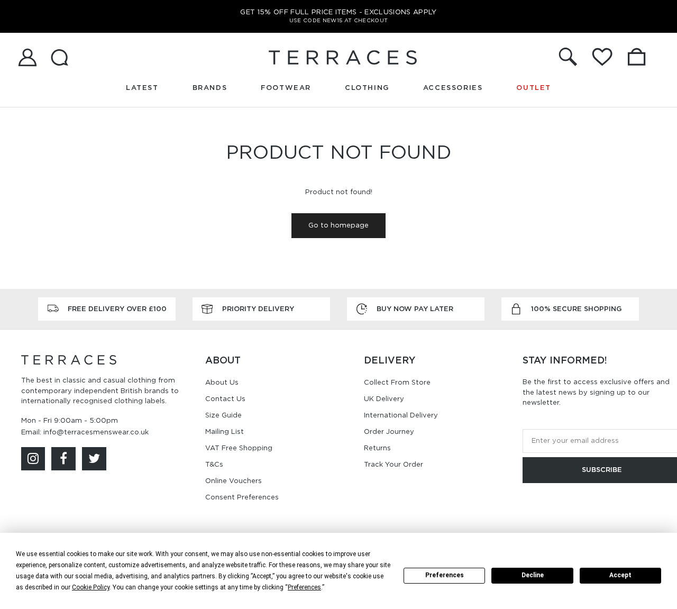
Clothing (367, 88)
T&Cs (214, 464)
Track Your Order (393, 464)
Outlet (533, 88)
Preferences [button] (304, 587)
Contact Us (225, 399)
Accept (620, 575)
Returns (377, 448)
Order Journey (389, 431)
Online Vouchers (233, 481)
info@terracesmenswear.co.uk (96, 432)
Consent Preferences (242, 497)
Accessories (453, 88)
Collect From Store (397, 382)
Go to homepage (338, 225)
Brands (210, 88)
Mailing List (224, 431)
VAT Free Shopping (238, 448)
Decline (533, 575)
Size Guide (223, 415)
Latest (142, 88)
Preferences (444, 575)
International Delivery (401, 415)
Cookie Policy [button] (90, 587)
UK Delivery (384, 399)
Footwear (286, 88)
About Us (222, 382)
